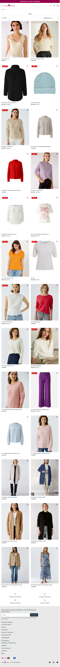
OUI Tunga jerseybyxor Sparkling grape (39, 403)
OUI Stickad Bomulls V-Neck (36, 58)
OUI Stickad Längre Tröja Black (8, 101)
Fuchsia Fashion (16, 662)
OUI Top (32, 273)
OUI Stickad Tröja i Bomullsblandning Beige (40, 144)
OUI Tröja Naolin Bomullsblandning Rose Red (11, 403)
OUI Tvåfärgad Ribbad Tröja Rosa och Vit (39, 446)
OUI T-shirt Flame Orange (7, 273)
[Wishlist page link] (49, 5)
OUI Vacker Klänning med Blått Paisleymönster (41, 575)
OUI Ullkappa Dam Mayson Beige (9, 489)
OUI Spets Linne (5, 58)
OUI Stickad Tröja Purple (36, 187)
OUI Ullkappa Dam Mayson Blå (37, 489)
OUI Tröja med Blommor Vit (7, 360)
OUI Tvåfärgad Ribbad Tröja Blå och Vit (10, 446)
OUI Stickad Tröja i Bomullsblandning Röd (10, 187)
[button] (2, 5)
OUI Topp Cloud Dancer (6, 316)
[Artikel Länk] (15, 41)
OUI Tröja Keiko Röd (35, 316)
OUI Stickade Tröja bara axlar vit (8, 230)
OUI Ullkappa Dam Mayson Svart (38, 532)
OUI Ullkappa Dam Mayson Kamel (9, 532)
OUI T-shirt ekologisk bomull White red (39, 230)
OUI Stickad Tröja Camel (7, 144)
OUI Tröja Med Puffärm (35, 360)
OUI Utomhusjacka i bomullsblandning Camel (11, 575)
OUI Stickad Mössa (34, 101)
